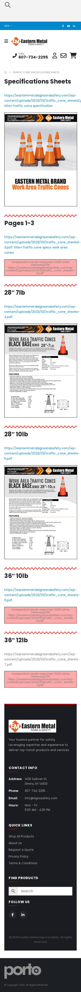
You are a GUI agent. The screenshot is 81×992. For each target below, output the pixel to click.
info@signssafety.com (41, 798)
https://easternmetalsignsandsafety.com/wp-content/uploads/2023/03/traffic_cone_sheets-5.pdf (42, 453)
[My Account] (54, 56)
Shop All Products (21, 836)
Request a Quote (21, 850)
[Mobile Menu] (7, 41)
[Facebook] (63, 25)
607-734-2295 (33, 57)
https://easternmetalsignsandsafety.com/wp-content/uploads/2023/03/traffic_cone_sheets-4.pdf (42, 311)
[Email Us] (63, 56)
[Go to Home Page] (5, 72)
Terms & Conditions (23, 863)
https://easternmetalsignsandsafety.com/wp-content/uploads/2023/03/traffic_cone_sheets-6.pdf (42, 595)
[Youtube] (68, 25)
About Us (15, 843)
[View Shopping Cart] (73, 56)
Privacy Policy (19, 856)
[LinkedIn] (74, 25)
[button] (7, 5)
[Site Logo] (23, 41)
